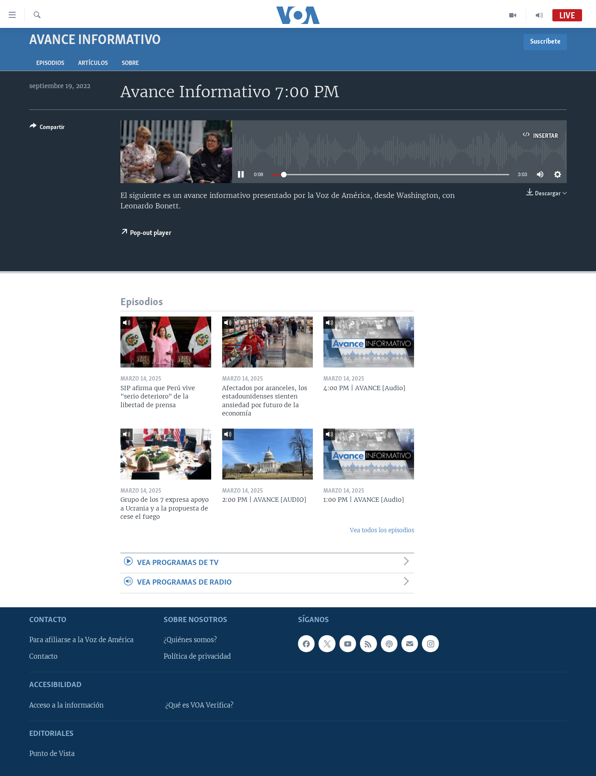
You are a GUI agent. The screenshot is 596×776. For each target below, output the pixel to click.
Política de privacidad (197, 656)
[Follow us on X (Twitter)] (327, 643)
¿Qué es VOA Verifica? (199, 705)
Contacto (43, 656)
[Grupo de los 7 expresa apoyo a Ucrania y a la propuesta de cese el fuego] (165, 454)
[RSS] (368, 643)
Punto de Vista (52, 754)
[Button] (47, 128)
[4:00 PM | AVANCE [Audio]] (368, 342)
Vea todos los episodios (382, 530)
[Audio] (539, 15)
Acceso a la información (66, 705)
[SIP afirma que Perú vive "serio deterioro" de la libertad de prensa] (165, 342)
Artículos (93, 63)
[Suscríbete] (409, 643)
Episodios (50, 63)
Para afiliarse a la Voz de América (81, 640)
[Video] (513, 15)
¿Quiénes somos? (190, 640)
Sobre (130, 63)
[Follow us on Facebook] (306, 643)
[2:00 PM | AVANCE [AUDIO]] (267, 454)
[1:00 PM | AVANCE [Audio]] (368, 454)
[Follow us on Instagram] (430, 643)
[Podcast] (389, 643)
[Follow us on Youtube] (347, 643)
